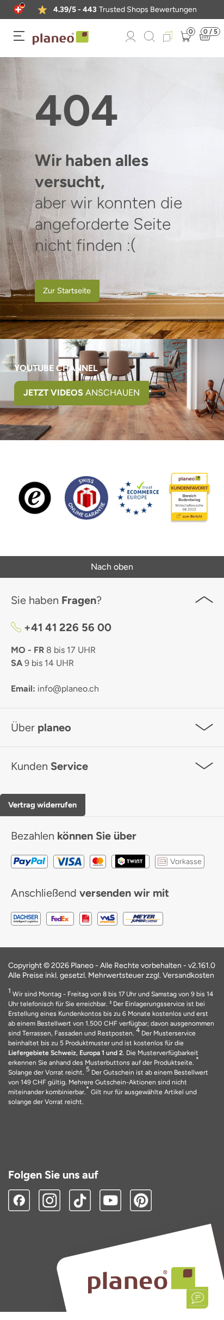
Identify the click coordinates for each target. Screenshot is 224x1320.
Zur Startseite (67, 290)
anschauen (81, 392)
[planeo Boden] (142, 1279)
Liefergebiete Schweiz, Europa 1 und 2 (65, 1053)
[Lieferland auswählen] (18, 9)
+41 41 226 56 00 (67, 627)
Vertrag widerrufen (42, 805)
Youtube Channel (56, 368)
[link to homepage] (61, 38)
